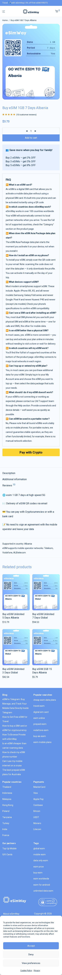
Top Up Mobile (9, 848)
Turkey (5, 823)
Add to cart (31, 137)
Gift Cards (7, 854)
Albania (28, 543)
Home (5, 20)
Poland (5, 811)
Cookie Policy (26, 970)
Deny (31, 954)
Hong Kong (7, 805)
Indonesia (7, 793)
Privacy (37, 970)
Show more (7, 622)
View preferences (31, 963)
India (4, 829)
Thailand (6, 787)
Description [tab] (8, 473)
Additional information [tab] (14, 479)
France (5, 835)
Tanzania (7, 817)
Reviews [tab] (8, 485)
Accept (31, 945)
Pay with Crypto (31, 452)
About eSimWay (11, 914)
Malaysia (6, 799)
